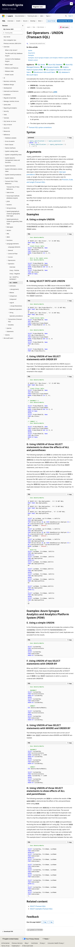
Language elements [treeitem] (14, 247)
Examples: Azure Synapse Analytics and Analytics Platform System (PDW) (50, 58)
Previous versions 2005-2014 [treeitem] (12, 43)
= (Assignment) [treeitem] (14, 289)
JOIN (55, 92)
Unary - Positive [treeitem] (14, 270)
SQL (34, 27)
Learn (28, 27)
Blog (26, 943)
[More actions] (72, 27)
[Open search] (66, 16)
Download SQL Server (65, 21)
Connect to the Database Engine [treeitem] (12, 60)
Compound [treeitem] (13, 299)
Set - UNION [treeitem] (13, 282)
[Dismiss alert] (71, 3)
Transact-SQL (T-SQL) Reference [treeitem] (13, 188)
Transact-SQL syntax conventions (40, 127)
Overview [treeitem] (12, 267)
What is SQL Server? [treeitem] (11, 50)
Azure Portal (51, 21)
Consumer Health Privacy (55, 943)
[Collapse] (22, 25)
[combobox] (12, 29)
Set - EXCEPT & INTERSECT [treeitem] (14, 278)
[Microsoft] (3, 16)
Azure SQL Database (55, 65)
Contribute (34, 943)
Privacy (42, 943)
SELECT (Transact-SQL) (37, 906)
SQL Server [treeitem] (7, 37)
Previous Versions (17, 943)
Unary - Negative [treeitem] (15, 273)
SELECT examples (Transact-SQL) (41, 909)
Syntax (30, 50)
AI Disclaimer (5, 943)
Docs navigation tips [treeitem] (10, 40)
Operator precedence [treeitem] (16, 316)
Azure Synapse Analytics (51, 67)
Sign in (71, 16)
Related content (33, 60)
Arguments (31, 53)
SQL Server (40, 27)
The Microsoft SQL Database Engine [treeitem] (13, 55)
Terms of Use (5, 946)
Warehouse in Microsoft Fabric (44, 72)
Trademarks (15, 946)
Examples (31, 55)
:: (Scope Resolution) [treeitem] (16, 306)
